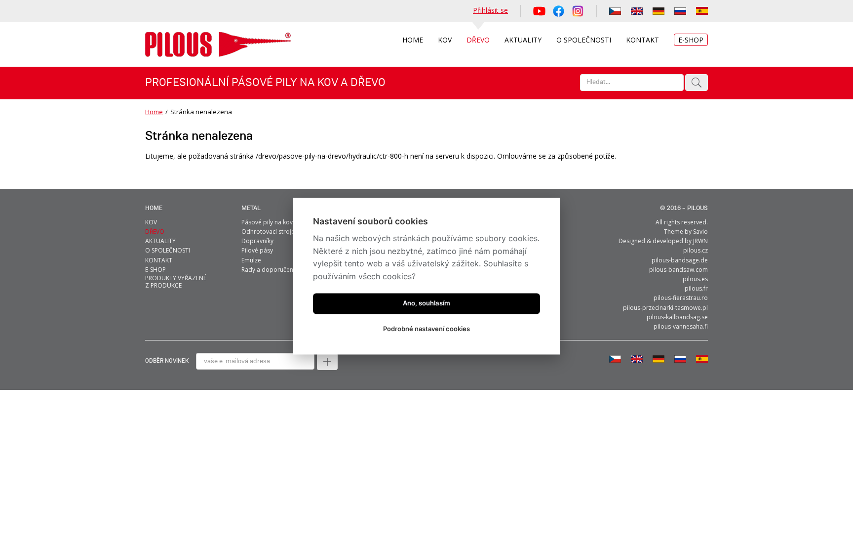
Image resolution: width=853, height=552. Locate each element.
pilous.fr (696, 288)
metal (251, 208)
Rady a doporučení (268, 269)
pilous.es (695, 279)
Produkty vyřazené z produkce (175, 282)
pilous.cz (695, 250)
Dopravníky (257, 241)
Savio (700, 231)
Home (154, 111)
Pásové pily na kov (267, 222)
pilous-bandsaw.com (678, 269)
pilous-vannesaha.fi (681, 326)
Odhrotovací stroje (268, 231)
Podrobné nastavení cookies (426, 329)
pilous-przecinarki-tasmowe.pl (665, 307)
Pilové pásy (257, 250)
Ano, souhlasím (426, 303)
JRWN (700, 241)
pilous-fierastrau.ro (681, 298)
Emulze (251, 260)
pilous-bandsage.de (680, 260)
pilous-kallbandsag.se (677, 317)
